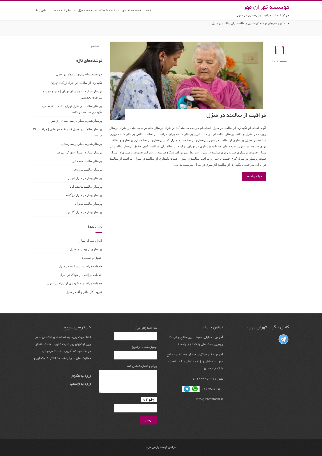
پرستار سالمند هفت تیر (87, 161)
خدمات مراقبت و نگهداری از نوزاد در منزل (74, 283)
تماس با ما (41, 10)
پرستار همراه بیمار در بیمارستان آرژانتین (76, 120)
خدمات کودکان (107, 10)
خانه (148, 10)
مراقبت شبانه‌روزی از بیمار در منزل (79, 74)
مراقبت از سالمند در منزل (236, 116)
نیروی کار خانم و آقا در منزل (83, 292)
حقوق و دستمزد (92, 257)
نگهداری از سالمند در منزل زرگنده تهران (76, 83)
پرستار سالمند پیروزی (88, 169)
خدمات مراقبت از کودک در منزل (81, 274)
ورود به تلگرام (81, 376)
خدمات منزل (85, 10)
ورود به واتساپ (80, 384)
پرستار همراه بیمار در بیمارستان (81, 144)
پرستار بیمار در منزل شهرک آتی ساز (78, 152)
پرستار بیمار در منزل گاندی (84, 212)
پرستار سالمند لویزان (88, 203)
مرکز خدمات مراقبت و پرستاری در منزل (262, 15)
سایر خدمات (64, 10)
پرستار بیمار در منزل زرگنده (84, 195)
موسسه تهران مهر (266, 7)
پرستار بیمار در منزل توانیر (85, 178)
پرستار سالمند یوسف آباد (86, 186)
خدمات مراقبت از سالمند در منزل (80, 266)
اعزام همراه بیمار (91, 240)
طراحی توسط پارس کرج (161, 447)
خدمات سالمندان (131, 10)
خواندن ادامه (254, 176)
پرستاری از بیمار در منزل (86, 249)
